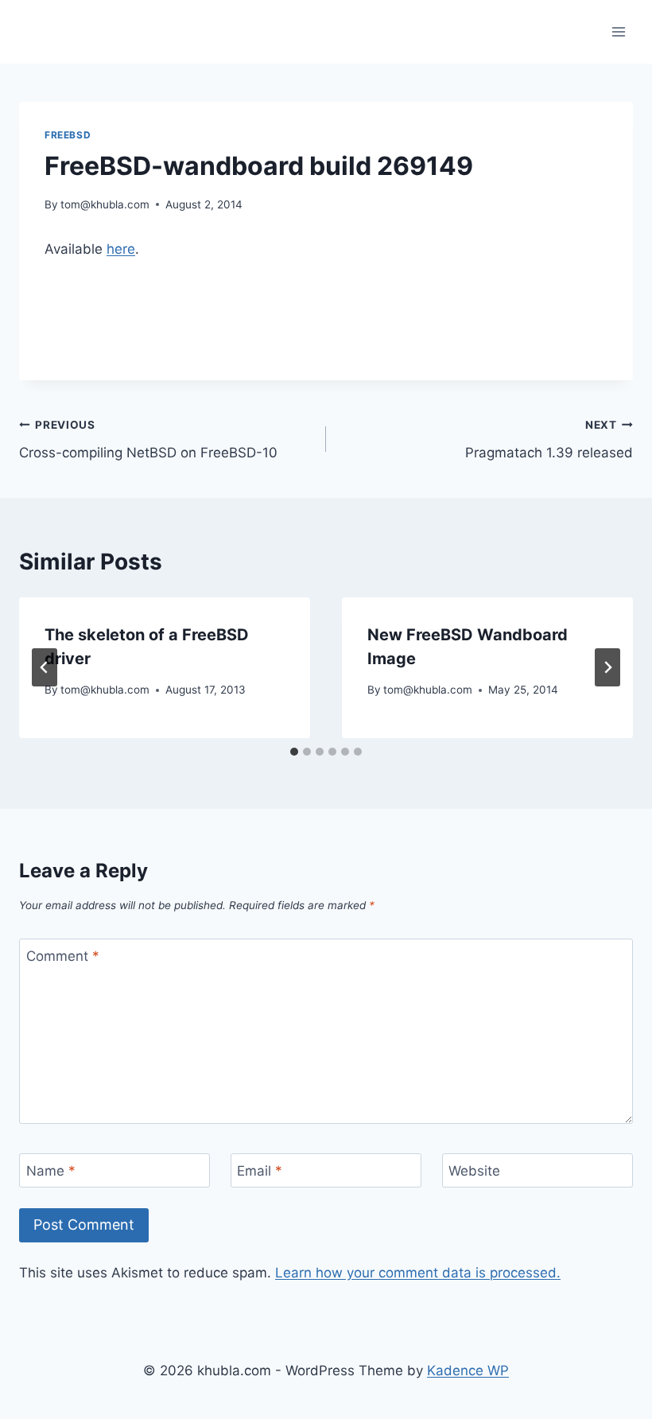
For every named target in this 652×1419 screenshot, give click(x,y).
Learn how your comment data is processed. (418, 1273)
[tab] (294, 752)
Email (259, 1171)
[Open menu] (618, 31)
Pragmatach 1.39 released (549, 439)
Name (51, 1171)
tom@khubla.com (104, 204)
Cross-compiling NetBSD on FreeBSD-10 (148, 439)
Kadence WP (468, 1370)
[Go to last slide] (44, 667)
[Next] (607, 667)
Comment (62, 956)
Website (474, 1171)
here (121, 249)
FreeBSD (68, 135)
